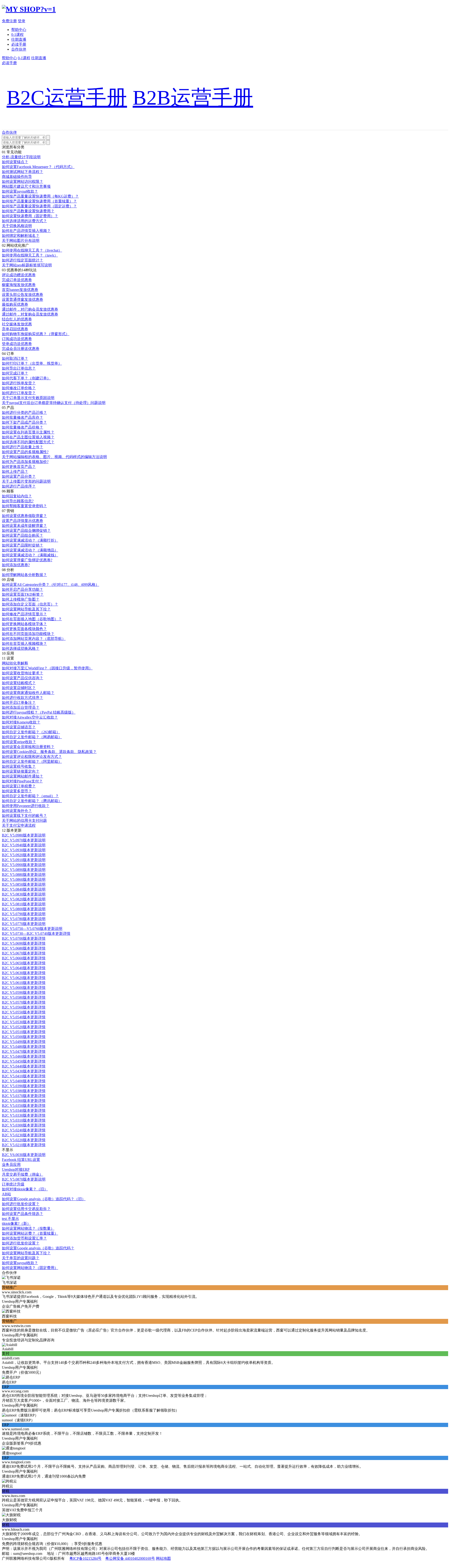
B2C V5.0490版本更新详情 (23, 1042)
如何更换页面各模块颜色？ (24, 629)
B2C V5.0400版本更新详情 (23, 1081)
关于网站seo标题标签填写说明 (27, 265)
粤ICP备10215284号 (85, 1558)
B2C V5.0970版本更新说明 (23, 840)
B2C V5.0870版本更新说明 (23, 1179)
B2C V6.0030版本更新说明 (23, 1155)
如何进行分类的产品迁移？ (24, 413)
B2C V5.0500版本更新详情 (23, 1037)
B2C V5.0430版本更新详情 (23, 1071)
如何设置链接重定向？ (20, 771)
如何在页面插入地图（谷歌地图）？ (32, 619)
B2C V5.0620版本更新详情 (23, 978)
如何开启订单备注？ (19, 702)
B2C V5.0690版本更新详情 (23, 943)
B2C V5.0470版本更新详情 (23, 1051)
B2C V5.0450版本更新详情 (23, 1061)
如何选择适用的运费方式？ (24, 221)
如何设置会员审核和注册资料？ (28, 747)
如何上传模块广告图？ (20, 599)
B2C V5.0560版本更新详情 (23, 1007)
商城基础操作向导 (17, 177)
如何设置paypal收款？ (20, 191)
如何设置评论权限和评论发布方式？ (32, 757)
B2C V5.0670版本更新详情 (23, 953)
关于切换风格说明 (17, 226)
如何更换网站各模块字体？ (24, 624)
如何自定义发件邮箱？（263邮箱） (31, 732)
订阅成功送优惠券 (17, 339)
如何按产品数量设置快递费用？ (28, 211)
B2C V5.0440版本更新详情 (23, 1066)
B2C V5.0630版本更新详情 (23, 973)
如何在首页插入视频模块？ (24, 644)
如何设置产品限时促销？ (22, 545)
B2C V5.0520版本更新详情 (23, 1027)
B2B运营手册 (193, 97)
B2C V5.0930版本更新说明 (23, 850)
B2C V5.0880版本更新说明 (23, 875)
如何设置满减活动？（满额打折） (30, 540)
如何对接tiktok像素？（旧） (25, 1189)
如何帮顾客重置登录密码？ (24, 506)
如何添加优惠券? (16, 565)
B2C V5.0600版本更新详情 (23, 988)
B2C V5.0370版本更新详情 (23, 1096)
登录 (21, 21)
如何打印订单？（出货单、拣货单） (32, 363)
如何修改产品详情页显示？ (24, 614)
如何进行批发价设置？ (20, 1204)
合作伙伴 (18, 49)
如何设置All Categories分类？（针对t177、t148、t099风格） (50, 585)
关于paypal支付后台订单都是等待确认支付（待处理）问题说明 (53, 403)
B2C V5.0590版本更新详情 (23, 992)
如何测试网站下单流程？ (22, 172)
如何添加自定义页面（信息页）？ (30, 604)
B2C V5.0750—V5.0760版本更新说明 (32, 929)
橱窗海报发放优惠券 (19, 285)
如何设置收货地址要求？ (22, 673)
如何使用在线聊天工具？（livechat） (32, 250)
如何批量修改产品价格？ (22, 427)
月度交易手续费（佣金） (22, 1174)
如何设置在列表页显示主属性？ (28, 432)
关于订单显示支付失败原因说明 (28, 398)
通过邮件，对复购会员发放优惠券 (30, 314)
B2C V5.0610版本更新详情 (23, 983)
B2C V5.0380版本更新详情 (23, 1091)
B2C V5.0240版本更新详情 (23, 1130)
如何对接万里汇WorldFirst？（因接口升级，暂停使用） (47, 668)
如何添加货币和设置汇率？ (24, 1238)
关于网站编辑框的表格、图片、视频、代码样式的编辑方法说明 (54, 457)
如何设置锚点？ (15, 162)
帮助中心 (18, 30)
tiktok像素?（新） (16, 1223)
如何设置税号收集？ (19, 766)
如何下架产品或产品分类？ (24, 422)
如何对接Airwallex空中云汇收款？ (30, 717)
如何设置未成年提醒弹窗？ (24, 526)
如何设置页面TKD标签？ (23, 594)
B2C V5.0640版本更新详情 (23, 968)
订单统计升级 (13, 1184)
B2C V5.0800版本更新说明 (23, 909)
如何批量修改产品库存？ (22, 417)
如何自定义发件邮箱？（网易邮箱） (32, 737)
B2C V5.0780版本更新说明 (23, 919)
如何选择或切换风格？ (20, 648)
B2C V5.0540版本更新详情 (23, 1017)
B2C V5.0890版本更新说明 (23, 870)
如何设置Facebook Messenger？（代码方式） (38, 167)
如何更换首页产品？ (19, 467)
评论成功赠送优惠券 (19, 275)
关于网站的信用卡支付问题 (24, 820)
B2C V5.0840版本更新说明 (23, 889)
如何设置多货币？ (17, 791)
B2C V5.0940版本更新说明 (23, 845)
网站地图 (163, 1558)
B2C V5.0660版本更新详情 (23, 958)
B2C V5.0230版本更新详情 (23, 1135)
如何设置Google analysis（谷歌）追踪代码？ (38, 1248)
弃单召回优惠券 (15, 329)
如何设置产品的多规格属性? (25, 452)
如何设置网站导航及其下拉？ (26, 609)
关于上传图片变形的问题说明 (26, 481)
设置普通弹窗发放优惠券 (22, 299)
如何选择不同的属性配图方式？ (28, 442)
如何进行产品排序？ (19, 486)
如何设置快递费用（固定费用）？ (30, 216)
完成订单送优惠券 (17, 280)
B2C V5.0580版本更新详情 (23, 997)
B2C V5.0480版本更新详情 (23, 1047)
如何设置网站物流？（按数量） (28, 1228)
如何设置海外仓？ (17, 811)
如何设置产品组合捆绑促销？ (26, 530)
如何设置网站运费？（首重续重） (30, 1233)
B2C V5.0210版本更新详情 (23, 1145)
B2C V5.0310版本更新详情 (23, 1120)
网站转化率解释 (15, 663)
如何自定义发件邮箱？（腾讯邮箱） (32, 801)
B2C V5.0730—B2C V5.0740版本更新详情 (36, 934)
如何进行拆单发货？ (19, 383)
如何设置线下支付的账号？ (24, 816)
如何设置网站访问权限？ (22, 181)
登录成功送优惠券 (17, 344)
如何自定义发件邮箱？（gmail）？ (30, 796)
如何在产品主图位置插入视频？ (28, 437)
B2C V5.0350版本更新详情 (23, 1106)
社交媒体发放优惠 (17, 324)
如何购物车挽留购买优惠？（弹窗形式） (35, 334)
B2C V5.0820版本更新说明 (23, 899)
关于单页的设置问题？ (20, 1258)
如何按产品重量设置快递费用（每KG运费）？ (40, 196)
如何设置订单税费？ (19, 786)
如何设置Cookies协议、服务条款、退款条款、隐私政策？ (49, 752)
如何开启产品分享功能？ (22, 589)
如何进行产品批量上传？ (22, 447)
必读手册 (18, 44)
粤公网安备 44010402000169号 (130, 1558)
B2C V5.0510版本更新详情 (23, 1032)
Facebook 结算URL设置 (21, 1160)
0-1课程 (17, 35)
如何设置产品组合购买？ (22, 535)
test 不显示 (10, 1219)
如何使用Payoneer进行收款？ (25, 806)
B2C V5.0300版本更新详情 (23, 1125)
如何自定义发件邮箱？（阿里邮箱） (32, 761)
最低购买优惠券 (15, 304)
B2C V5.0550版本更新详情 (23, 1012)
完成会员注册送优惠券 (20, 349)
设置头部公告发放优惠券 (22, 295)
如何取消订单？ (15, 358)
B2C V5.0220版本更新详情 (23, 1140)
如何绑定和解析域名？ (20, 236)
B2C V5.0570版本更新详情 (23, 1002)
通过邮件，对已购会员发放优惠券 (30, 309)
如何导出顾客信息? (18, 501)
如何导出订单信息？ (19, 368)
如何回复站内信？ (17, 496)
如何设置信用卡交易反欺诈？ (26, 1209)
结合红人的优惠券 (17, 319)
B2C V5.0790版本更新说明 (23, 914)
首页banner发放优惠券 (20, 290)
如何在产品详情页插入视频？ (26, 231)
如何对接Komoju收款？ (21, 722)
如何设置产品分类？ (19, 476)
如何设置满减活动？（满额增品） (30, 550)
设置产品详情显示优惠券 (22, 521)
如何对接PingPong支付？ (22, 781)
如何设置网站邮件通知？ (22, 776)
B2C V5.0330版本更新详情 (23, 1115)
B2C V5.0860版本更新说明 (23, 879)
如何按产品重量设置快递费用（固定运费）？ (39, 206)
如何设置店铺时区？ (19, 688)
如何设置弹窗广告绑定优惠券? (27, 560)
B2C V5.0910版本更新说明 (23, 860)
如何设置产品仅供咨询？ (22, 678)
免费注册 (9, 21)
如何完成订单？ (15, 373)
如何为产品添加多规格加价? (25, 462)
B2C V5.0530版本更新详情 (23, 1022)
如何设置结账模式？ (19, 683)
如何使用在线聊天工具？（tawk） (30, 255)
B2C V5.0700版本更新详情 (23, 938)
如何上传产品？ (15, 471)
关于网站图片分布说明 (20, 240)
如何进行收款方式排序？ (22, 698)
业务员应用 (11, 1165)
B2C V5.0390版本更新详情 (23, 1086)
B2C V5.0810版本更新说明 (23, 904)
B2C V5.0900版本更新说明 (23, 865)
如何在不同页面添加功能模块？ (28, 634)
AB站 (6, 1194)
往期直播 (18, 39)
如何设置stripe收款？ (19, 742)
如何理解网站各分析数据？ (24, 575)
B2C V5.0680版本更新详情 (23, 948)
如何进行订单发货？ (19, 393)
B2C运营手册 (67, 97)
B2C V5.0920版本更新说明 (23, 855)
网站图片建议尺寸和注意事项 (26, 186)
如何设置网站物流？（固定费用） (30, 1268)
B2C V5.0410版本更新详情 (23, 1076)
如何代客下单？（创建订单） (26, 378)
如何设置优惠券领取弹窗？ (24, 516)
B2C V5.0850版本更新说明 (23, 884)
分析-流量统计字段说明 (21, 157)
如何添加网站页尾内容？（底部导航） (34, 639)
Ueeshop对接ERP (16, 1169)
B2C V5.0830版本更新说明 (23, 894)
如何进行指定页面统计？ (22, 260)
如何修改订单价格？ (19, 388)
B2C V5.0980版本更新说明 (23, 835)
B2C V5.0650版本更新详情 (23, 963)
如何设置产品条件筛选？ (22, 1214)
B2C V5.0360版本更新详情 (23, 1101)
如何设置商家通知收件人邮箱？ (28, 693)
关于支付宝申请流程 (19, 825)
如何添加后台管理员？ (20, 707)
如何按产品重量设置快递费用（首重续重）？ (39, 201)
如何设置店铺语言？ (19, 727)
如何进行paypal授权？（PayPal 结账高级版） (38, 712)
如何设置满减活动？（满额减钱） (30, 555)
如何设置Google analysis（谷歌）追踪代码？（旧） (44, 1199)
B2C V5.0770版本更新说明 (23, 924)
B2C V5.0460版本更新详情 (23, 1056)
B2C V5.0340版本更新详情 (23, 1110)
